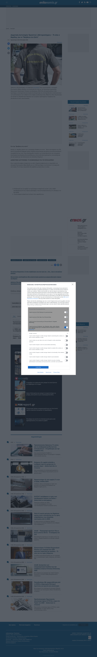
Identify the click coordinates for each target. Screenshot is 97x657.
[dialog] (48, 328)
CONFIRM (38, 367)
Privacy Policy (56, 372)
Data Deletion (40, 372)
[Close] (73, 284)
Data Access (48, 372)
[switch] (66, 312)
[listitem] (48, 309)
